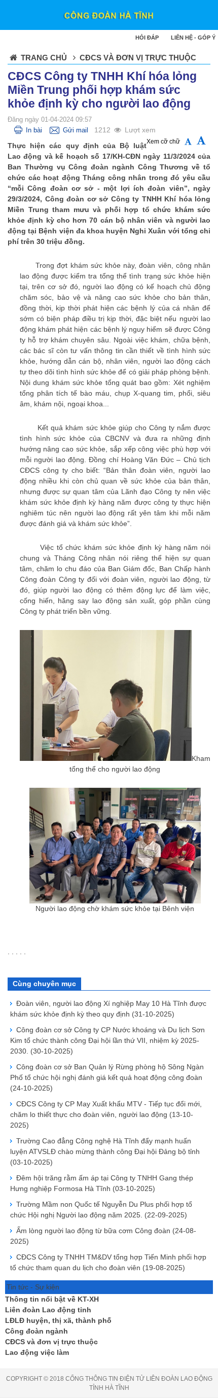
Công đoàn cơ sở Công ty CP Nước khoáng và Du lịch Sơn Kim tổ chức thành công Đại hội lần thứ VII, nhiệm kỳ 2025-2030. (107, 1040)
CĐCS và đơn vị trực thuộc (51, 1342)
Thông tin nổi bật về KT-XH (52, 1299)
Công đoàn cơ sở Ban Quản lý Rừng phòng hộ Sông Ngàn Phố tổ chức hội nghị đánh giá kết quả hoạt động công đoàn (107, 1077)
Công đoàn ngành (36, 1331)
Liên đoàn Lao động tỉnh (48, 1310)
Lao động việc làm (37, 1352)
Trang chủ (44, 57)
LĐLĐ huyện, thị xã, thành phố (58, 1320)
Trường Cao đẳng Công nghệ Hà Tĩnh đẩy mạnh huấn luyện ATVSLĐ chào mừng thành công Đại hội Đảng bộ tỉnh (105, 1151)
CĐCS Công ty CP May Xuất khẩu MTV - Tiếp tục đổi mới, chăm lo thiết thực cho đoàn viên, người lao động (106, 1114)
